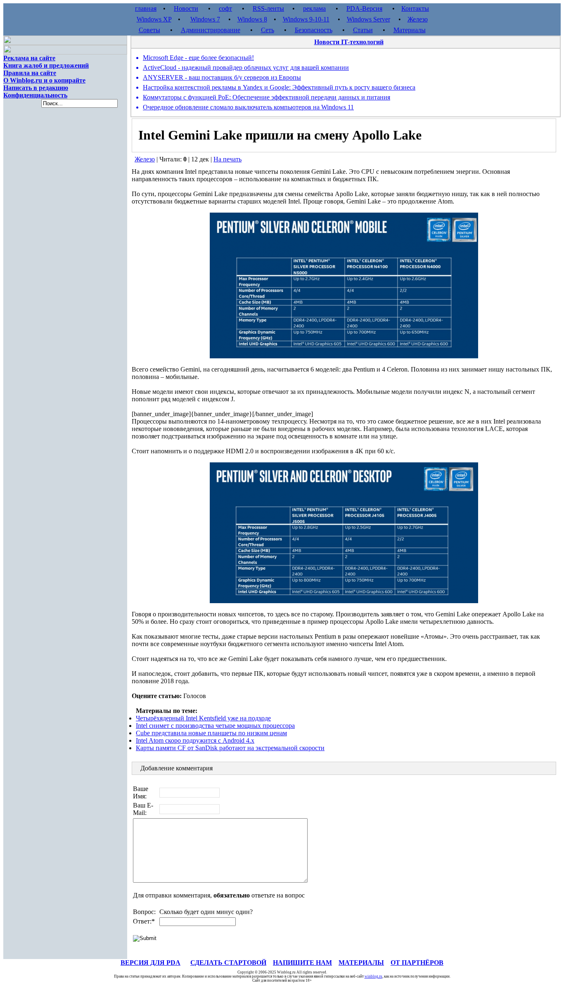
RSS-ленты (268, 8)
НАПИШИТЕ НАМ (302, 962)
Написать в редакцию (35, 87)
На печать (227, 159)
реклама (314, 8)
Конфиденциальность (35, 95)
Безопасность (313, 29)
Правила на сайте (29, 72)
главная (145, 8)
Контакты (415, 8)
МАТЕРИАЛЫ (361, 962)
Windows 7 (205, 19)
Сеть (267, 29)
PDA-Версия (364, 8)
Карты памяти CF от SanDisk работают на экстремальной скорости (230, 747)
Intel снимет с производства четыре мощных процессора (215, 725)
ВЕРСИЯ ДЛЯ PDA (150, 962)
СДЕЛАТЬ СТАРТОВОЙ (228, 962)
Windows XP (154, 19)
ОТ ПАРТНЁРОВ (417, 962)
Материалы (409, 29)
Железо (418, 19)
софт (225, 8)
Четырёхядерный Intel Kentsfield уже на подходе (203, 718)
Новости (186, 8)
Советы (149, 29)
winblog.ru (373, 976)
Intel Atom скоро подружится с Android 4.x (195, 740)
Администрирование (210, 29)
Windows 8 (252, 19)
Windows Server (368, 19)
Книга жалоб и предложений (46, 65)
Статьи (363, 29)
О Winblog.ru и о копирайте (44, 80)
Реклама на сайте (29, 58)
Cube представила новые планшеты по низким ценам (211, 733)
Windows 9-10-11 (306, 19)
